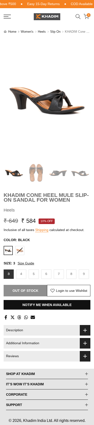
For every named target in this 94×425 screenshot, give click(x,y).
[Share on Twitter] (12, 317)
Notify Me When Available (47, 305)
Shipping (41, 230)
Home (12, 31)
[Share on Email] (33, 317)
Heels (42, 31)
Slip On (55, 31)
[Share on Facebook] (6, 317)
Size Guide (26, 263)
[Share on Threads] (19, 317)
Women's (27, 31)
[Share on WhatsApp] (26, 317)
